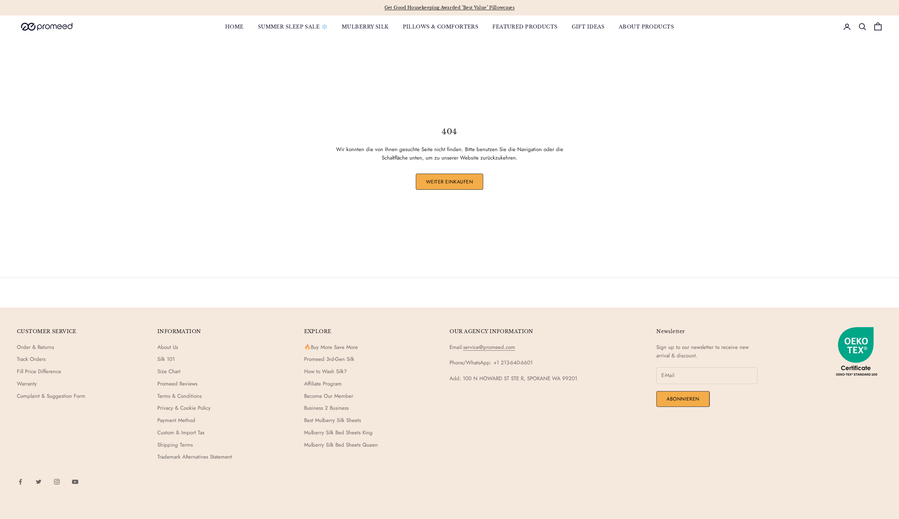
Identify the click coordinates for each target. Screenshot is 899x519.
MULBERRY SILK (365, 27)
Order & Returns (35, 347)
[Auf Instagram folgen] (56, 481)
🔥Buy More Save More (331, 347)
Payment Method (176, 420)
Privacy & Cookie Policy (184, 408)
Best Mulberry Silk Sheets (332, 420)
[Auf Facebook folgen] (20, 481)
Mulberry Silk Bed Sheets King (338, 432)
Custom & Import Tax (180, 432)
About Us (167, 347)
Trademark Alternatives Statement (194, 457)
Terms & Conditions (179, 396)
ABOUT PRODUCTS (646, 27)
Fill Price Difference (39, 371)
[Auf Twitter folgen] (38, 481)
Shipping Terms (175, 445)
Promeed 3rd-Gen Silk (329, 359)
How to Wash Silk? (325, 371)
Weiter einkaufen (449, 181)
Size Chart (169, 371)
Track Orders (31, 359)
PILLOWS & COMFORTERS (441, 27)
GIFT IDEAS (588, 27)
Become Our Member (328, 396)
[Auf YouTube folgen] (75, 481)
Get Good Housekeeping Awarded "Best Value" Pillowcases (449, 7)
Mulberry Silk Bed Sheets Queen (341, 445)
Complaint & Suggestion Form (51, 396)
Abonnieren (683, 398)
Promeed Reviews (177, 384)
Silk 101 (166, 359)
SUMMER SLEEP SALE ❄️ (293, 27)
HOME (234, 27)
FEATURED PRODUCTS (524, 27)
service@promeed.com (489, 347)
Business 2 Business (326, 408)
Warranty (27, 384)
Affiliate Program (323, 384)
